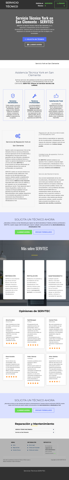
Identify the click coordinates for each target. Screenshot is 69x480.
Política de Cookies (33, 450)
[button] (34, 429)
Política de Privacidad (34, 447)
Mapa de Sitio (16, 447)
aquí (55, 453)
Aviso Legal (32, 445)
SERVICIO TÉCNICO (12, 4)
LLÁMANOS (61, 4)
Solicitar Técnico (17, 450)
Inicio (14, 445)
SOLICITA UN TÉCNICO (35, 39)
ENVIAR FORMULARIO (43, 232)
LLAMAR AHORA (35, 45)
